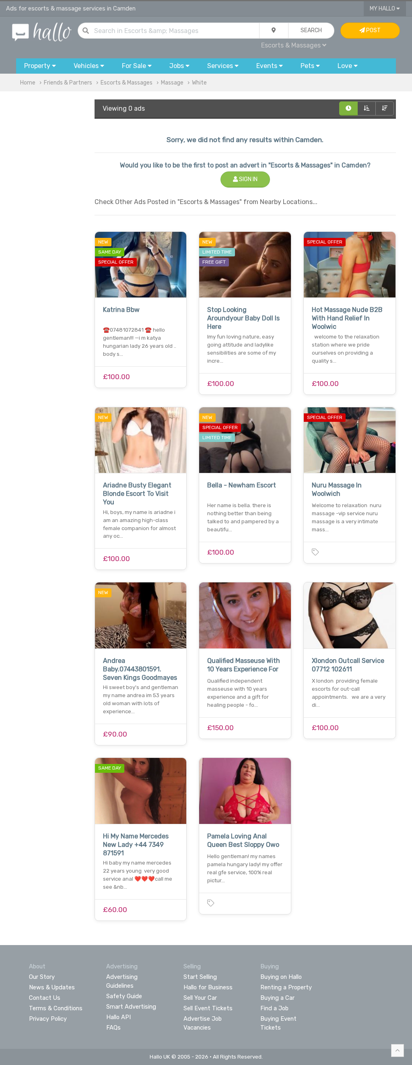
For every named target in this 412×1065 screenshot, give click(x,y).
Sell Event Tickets (208, 1008)
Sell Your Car (200, 997)
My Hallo (383, 8)
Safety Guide (124, 996)
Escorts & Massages (126, 82)
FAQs (113, 1027)
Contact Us (44, 997)
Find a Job (274, 1008)
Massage (172, 82)
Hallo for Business (208, 987)
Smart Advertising (131, 1006)
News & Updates (52, 987)
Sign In (248, 179)
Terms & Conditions (55, 1008)
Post (373, 30)
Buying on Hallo (281, 976)
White (199, 82)
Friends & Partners (68, 82)
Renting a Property (286, 987)
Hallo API (118, 1017)
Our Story (42, 976)
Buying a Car (277, 997)
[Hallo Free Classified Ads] (42, 31)
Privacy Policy (48, 1018)
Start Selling (200, 976)
